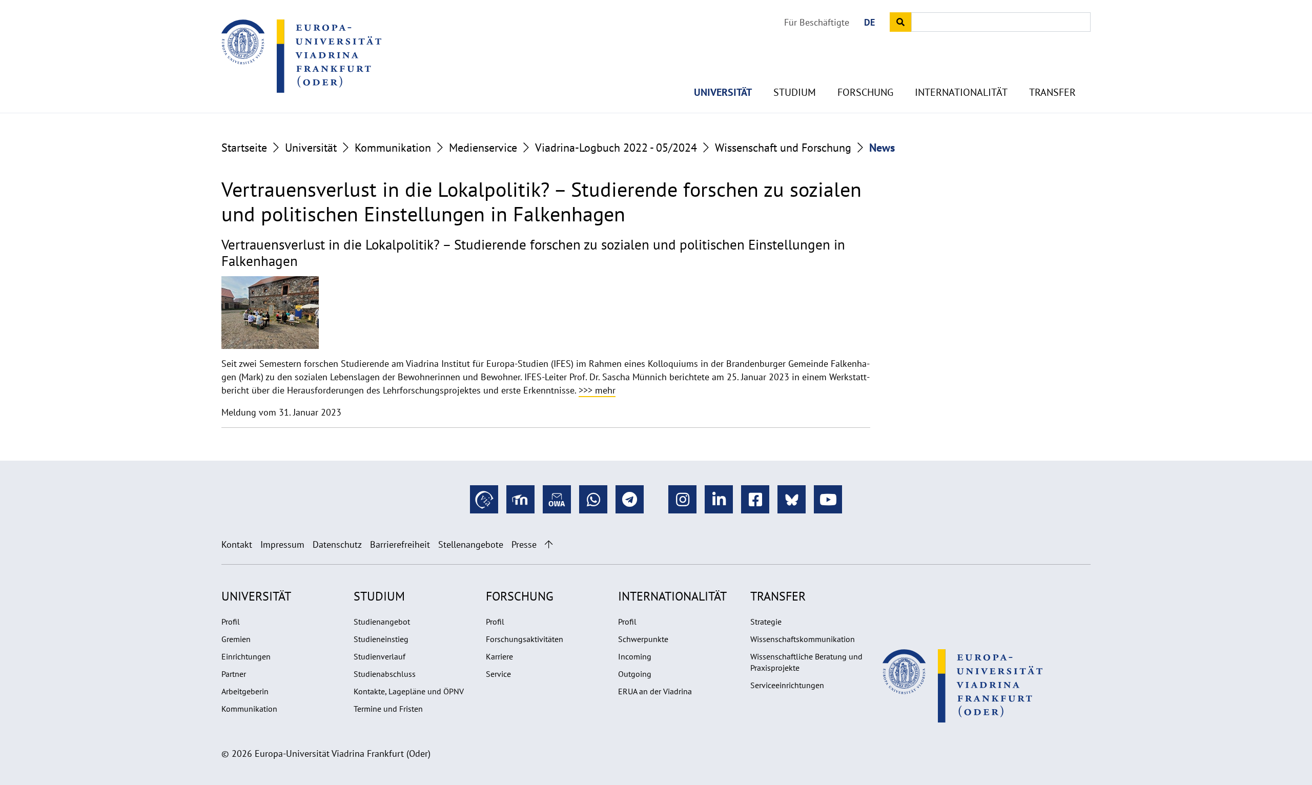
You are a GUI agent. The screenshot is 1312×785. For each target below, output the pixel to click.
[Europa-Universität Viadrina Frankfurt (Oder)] (301, 55)
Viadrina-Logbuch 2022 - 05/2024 (616, 147)
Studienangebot (382, 621)
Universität (723, 92)
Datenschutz (337, 544)
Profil (230, 621)
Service (498, 674)
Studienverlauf (379, 656)
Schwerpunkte (643, 639)
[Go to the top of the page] (548, 544)
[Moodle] (520, 499)
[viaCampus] (484, 499)
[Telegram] (630, 499)
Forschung (865, 92)
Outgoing (634, 674)
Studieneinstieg (381, 639)
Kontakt (236, 544)
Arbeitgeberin (245, 691)
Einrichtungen (246, 656)
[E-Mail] (557, 499)
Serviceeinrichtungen (787, 685)
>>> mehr (597, 390)
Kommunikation (393, 147)
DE (869, 22)
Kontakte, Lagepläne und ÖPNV (409, 691)
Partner (233, 674)
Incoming (634, 656)
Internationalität (961, 92)
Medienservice (483, 147)
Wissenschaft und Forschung (783, 147)
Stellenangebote (470, 544)
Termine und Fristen (388, 709)
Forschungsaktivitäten (524, 639)
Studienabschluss (385, 674)
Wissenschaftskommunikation (802, 639)
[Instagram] (682, 499)
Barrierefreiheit (400, 544)
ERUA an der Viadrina (655, 691)
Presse (524, 544)
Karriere (499, 656)
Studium (794, 92)
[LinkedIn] (719, 499)
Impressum (282, 544)
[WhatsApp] (593, 499)
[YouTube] (828, 499)
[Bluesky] (791, 499)
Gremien (236, 639)
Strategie (766, 621)
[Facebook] (755, 499)
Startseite (244, 147)
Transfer (1052, 92)
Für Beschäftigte (816, 22)
